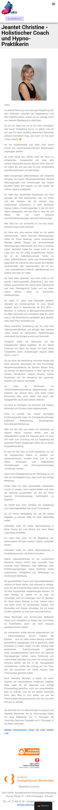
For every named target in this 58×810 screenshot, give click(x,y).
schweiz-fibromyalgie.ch (29, 805)
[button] (53, 3)
